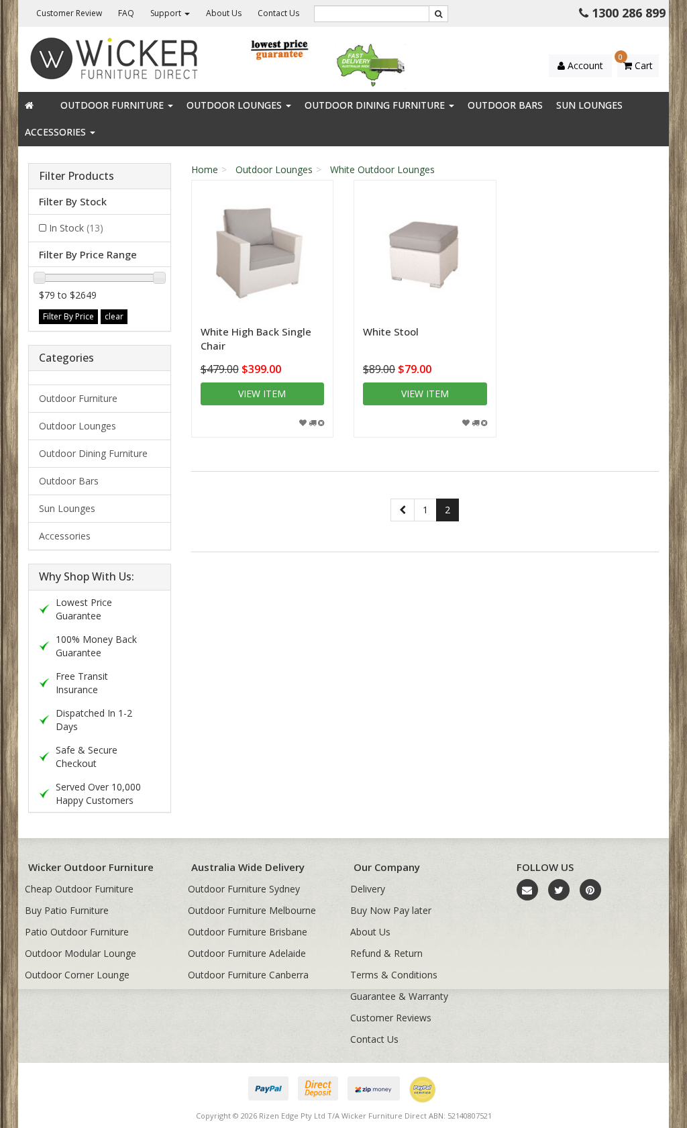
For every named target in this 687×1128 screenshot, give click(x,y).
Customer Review (69, 13)
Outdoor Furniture (113, 105)
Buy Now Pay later (390, 910)
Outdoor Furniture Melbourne (252, 910)
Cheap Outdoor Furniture (79, 888)
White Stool (391, 331)
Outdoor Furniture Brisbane (247, 931)
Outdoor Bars (505, 105)
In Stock (76, 227)
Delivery (367, 888)
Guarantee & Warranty (399, 996)
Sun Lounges (589, 105)
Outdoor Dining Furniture (376, 105)
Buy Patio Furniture (67, 910)
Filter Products (76, 176)
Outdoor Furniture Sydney (244, 888)
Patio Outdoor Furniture (77, 931)
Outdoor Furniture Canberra (248, 974)
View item (262, 393)
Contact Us (278, 13)
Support (166, 13)
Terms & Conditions (393, 974)
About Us (224, 13)
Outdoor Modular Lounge (80, 953)
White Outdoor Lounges (382, 169)
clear (114, 316)
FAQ (126, 13)
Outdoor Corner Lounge (77, 974)
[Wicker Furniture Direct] (114, 58)
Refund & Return (386, 953)
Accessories (57, 131)
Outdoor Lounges (235, 105)
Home (204, 169)
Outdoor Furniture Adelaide (247, 953)
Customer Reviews (390, 1017)
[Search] (438, 13)
